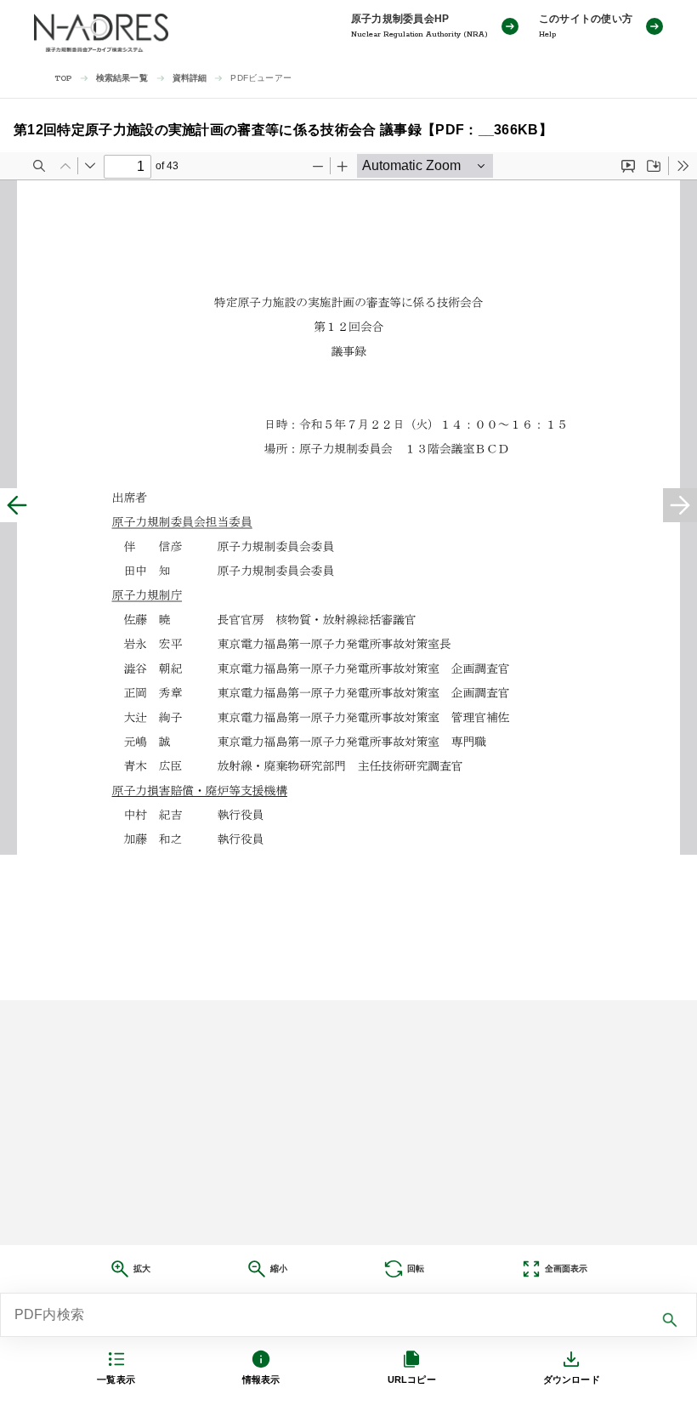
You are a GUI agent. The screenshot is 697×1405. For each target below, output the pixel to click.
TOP (63, 78)
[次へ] (680, 505)
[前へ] (17, 505)
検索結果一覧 (122, 77)
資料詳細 (190, 77)
